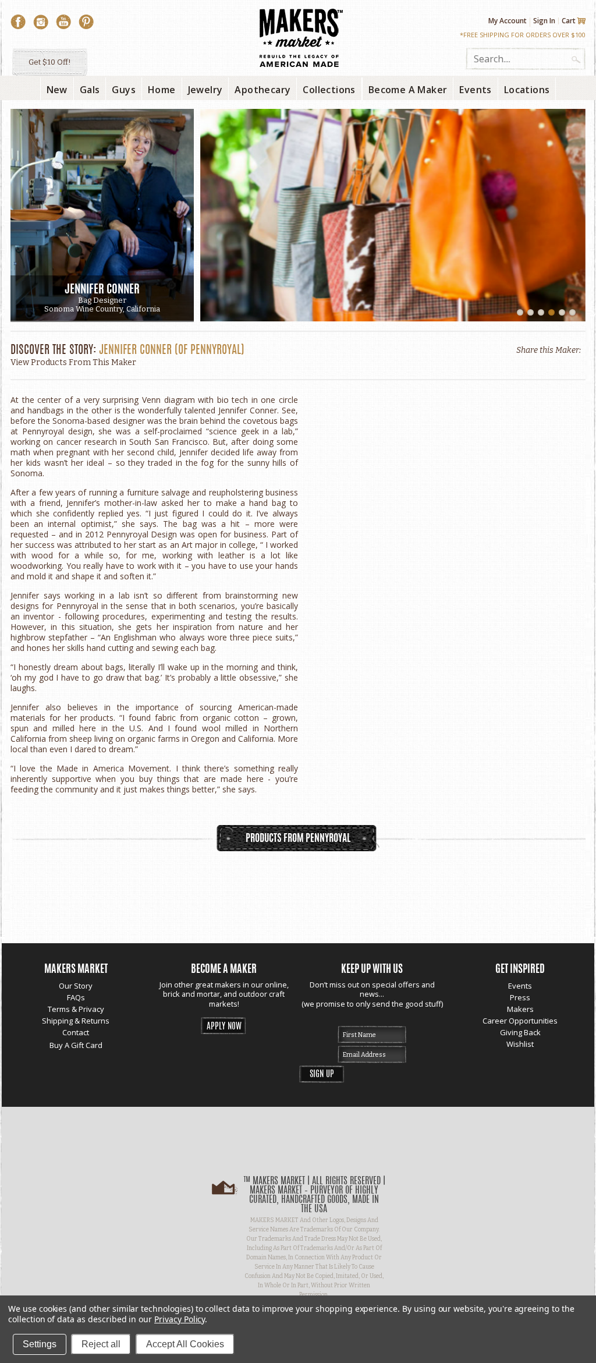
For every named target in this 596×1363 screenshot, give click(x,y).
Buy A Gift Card (75, 1045)
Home (162, 89)
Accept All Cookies (185, 1344)
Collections (329, 89)
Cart (569, 20)
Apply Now (224, 1026)
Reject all (100, 1344)
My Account (507, 20)
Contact (75, 1032)
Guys (124, 89)
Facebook (18, 22)
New (57, 89)
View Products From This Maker (73, 362)
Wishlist (520, 1044)
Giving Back (520, 1032)
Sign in (544, 21)
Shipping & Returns (75, 1020)
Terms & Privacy (76, 1009)
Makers (520, 1009)
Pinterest (86, 22)
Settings (39, 1344)
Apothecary (262, 89)
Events (520, 985)
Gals (90, 89)
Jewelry (205, 89)
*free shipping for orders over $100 (523, 34)
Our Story (76, 985)
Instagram (40, 22)
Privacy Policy (179, 1319)
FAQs (76, 997)
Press (520, 997)
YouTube (63, 22)
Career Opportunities (520, 1020)
